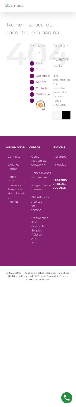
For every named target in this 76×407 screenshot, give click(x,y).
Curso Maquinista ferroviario (38, 161)
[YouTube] (54, 203)
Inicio (39, 63)
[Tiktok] (59, 197)
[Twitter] (64, 197)
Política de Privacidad (21, 276)
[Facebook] (54, 197)
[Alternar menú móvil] (69, 6)
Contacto (42, 88)
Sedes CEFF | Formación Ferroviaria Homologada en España (14, 189)
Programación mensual (38, 187)
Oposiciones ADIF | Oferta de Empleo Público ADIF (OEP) (38, 230)
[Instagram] (59, 203)
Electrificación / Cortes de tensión (38, 204)
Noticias (41, 82)
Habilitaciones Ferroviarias (38, 175)
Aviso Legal (64, 272)
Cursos (40, 69)
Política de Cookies (44, 276)
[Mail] (54, 209)
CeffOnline (43, 94)
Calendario (43, 75)
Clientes (60, 156)
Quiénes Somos (13, 167)
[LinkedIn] (64, 203)
